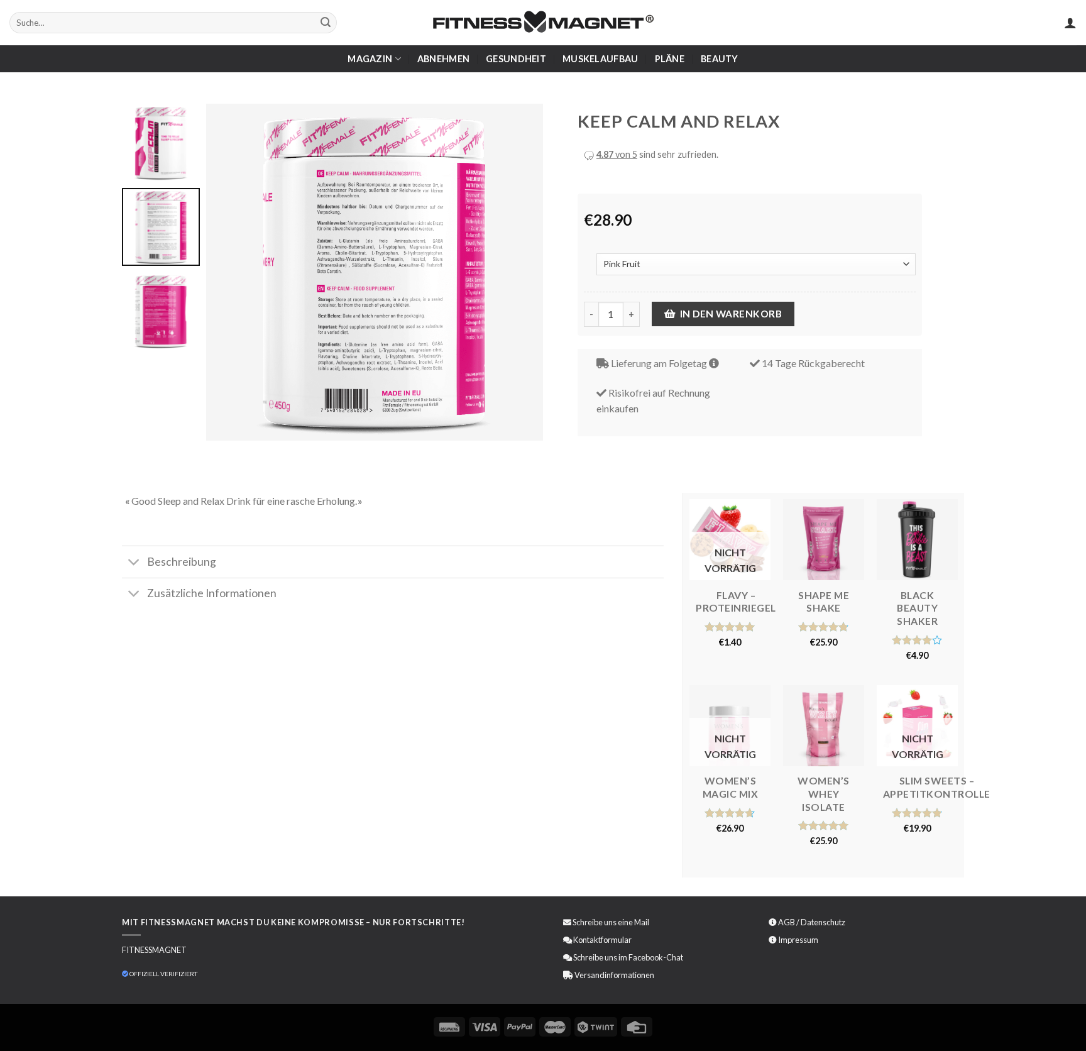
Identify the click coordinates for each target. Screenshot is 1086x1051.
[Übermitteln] (325, 22)
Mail (641, 922)
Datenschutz (823, 922)
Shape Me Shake (823, 601)
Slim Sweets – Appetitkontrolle (936, 787)
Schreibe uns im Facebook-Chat (627, 957)
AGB (786, 922)
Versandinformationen (614, 975)
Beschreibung (181, 561)
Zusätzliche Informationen (212, 593)
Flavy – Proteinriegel (736, 601)
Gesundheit (516, 58)
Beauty (719, 58)
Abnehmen (443, 58)
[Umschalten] (134, 563)
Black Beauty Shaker (917, 608)
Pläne (669, 58)
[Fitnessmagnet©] (543, 23)
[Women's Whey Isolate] (823, 725)
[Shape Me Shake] (823, 539)
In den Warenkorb (731, 313)
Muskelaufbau (600, 58)
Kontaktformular (602, 940)
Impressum (798, 940)
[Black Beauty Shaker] (917, 539)
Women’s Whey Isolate (824, 793)
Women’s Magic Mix (731, 787)
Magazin (370, 58)
